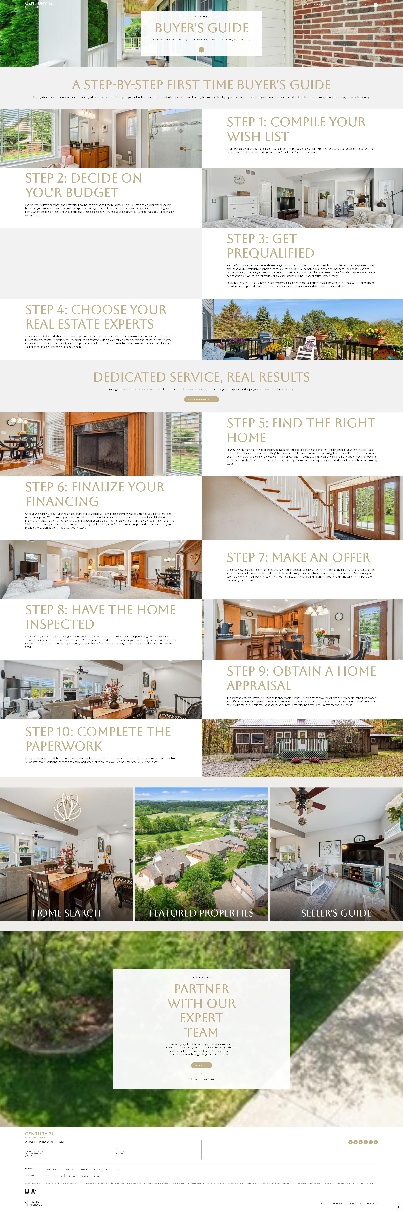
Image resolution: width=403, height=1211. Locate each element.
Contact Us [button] (114, 1169)
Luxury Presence (337, 1203)
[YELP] (366, 1142)
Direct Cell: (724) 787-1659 (35, 1152)
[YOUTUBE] (361, 1142)
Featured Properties (53, 1169)
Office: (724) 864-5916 (33, 1154)
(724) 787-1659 (209, 1079)
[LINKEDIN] (355, 1142)
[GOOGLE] (376, 1142)
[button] (201, 399)
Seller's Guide (71, 1176)
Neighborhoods (84, 1169)
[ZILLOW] (371, 1142)
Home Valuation (352, 5)
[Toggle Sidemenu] (376, 5)
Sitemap (96, 1176)
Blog (47, 1176)
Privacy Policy (372, 1203)
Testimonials (85, 1176)
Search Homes (319, 5)
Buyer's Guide (57, 1176)
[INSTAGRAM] (350, 1142)
